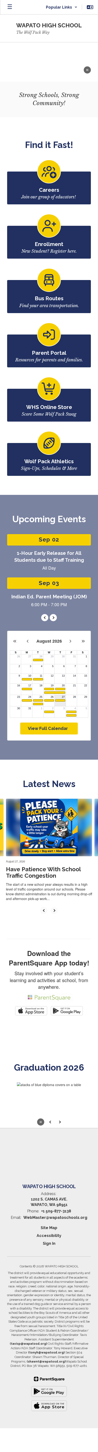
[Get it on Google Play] (49, 1391)
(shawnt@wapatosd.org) (46, 1361)
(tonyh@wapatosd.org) (46, 1352)
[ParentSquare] (49, 1379)
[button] (61, 7)
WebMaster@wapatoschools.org (55, 1217)
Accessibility (49, 1235)
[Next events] (53, 617)
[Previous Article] (43, 910)
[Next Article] (54, 910)
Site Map (49, 1228)
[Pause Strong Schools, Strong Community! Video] (87, 70)
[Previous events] (44, 617)
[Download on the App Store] (49, 1405)
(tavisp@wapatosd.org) (28, 1343)
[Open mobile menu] (9, 7)
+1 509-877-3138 (56, 1211)
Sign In (49, 1243)
